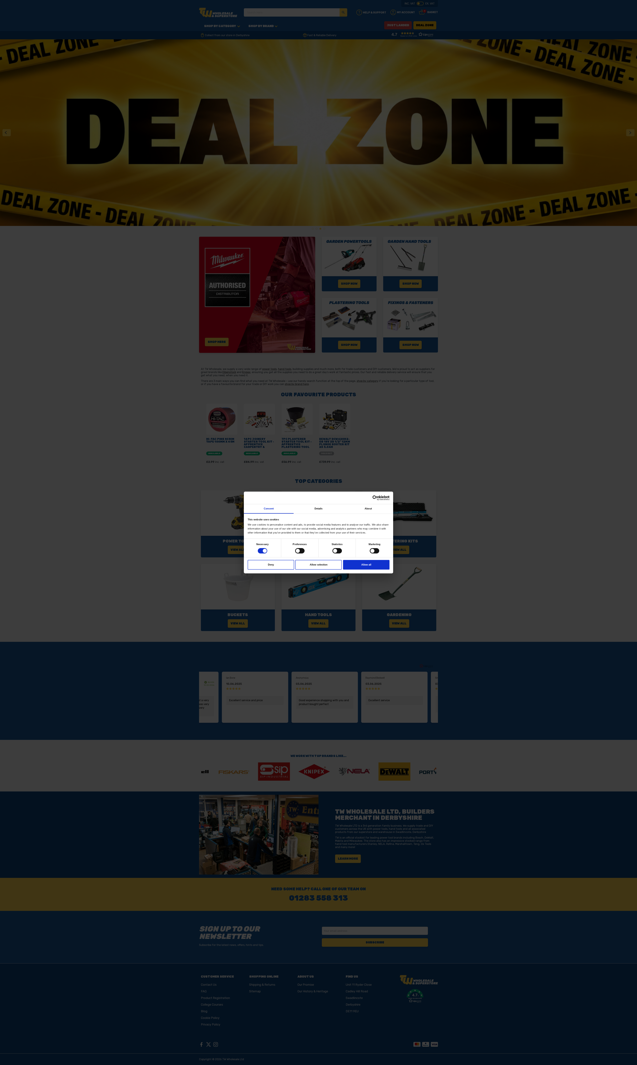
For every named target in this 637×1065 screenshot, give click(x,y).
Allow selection (318, 564)
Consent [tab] (269, 508)
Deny (271, 564)
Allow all (366, 564)
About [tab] (368, 508)
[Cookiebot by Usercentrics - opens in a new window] (374, 497)
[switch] (300, 551)
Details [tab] (319, 508)
